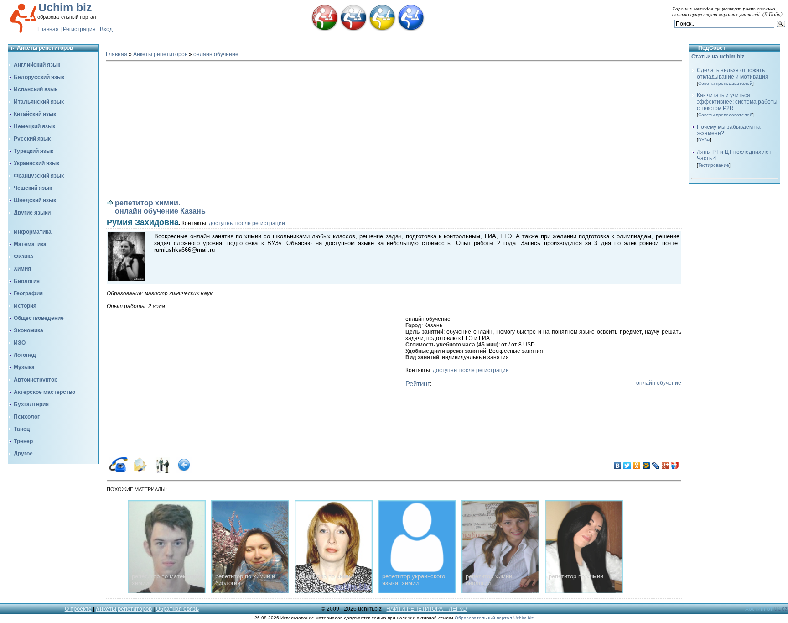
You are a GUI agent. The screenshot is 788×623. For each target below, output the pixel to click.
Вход (106, 29)
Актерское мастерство (44, 392)
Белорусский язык (39, 77)
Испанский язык (35, 89)
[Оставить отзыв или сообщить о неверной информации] (162, 471)
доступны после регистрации (247, 223)
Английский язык (37, 65)
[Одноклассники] (637, 465)
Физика (23, 256)
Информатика (33, 232)
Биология (27, 281)
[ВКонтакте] (617, 465)
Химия (22, 269)
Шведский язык (35, 200)
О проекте (78, 609)
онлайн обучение (215, 54)
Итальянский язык (39, 102)
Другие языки (32, 212)
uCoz (781, 609)
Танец (22, 429)
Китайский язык (35, 114)
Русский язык (32, 139)
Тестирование (713, 165)
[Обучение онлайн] (411, 29)
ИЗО (20, 343)
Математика (30, 244)
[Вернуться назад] (184, 471)
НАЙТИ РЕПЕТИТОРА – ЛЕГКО (426, 609)
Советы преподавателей (725, 83)
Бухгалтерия (31, 404)
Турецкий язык (33, 151)
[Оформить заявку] (140, 471)
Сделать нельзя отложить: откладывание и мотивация (732, 73)
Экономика (28, 330)
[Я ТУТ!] (675, 465)
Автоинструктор (35, 380)
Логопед (25, 355)
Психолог (27, 417)
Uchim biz (65, 7)
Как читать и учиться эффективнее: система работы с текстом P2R (737, 101)
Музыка (24, 367)
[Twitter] (627, 465)
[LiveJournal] (656, 465)
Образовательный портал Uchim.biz (494, 617)
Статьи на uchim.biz (717, 56)
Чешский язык (33, 188)
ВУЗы (704, 139)
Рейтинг (417, 383)
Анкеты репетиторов (160, 54)
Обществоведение (39, 318)
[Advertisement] (394, 128)
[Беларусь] (324, 29)
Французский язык (39, 176)
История (25, 306)
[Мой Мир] (646, 465)
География (28, 293)
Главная (48, 29)
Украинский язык (36, 163)
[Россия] (353, 29)
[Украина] (382, 29)
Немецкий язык (34, 126)
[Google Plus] (665, 465)
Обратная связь (177, 609)
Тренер (23, 441)
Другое (23, 453)
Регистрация (79, 29)
